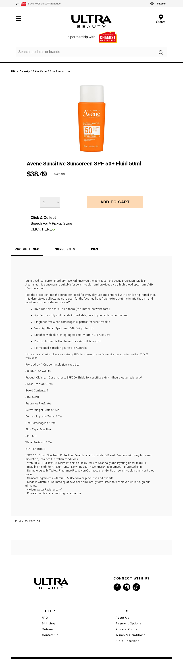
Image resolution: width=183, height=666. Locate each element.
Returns (48, 629)
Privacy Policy (126, 629)
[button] (115, 202)
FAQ (45, 617)
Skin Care (40, 71)
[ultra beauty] (92, 21)
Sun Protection (60, 71)
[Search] (161, 52)
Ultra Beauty (20, 71)
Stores (161, 21)
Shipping (48, 623)
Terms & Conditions (131, 635)
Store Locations (127, 641)
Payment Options (128, 623)
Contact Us (50, 635)
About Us (122, 617)
